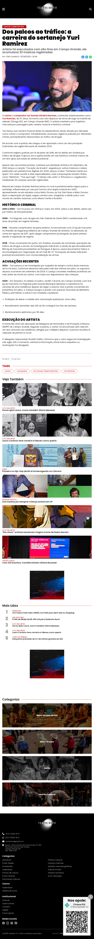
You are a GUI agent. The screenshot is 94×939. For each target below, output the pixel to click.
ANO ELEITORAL (18, 617)
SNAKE (4, 469)
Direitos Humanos (56, 872)
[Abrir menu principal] (3, 9)
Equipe (5, 910)
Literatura (6, 860)
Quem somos (8, 903)
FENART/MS (16, 611)
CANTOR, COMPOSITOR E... (14, 27)
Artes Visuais (8, 863)
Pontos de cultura (10, 872)
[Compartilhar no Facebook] (83, 58)
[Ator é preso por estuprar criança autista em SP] (47, 486)
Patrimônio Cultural (11, 879)
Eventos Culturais (56, 863)
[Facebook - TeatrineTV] (16, 923)
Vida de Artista (54, 869)
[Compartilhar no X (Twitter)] (86, 58)
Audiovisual (7, 869)
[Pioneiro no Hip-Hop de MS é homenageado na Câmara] (47, 455)
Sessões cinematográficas (60, 866)
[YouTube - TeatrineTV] (7, 923)
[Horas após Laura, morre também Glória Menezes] (47, 394)
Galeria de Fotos (9, 890)
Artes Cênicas (8, 876)
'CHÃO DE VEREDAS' (19, 637)
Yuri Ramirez (8, 118)
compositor (20, 115)
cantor (8, 115)
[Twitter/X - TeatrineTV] (3, 923)
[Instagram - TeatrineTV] (12, 923)
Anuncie (6, 900)
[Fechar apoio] (90, 896)
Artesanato (7, 866)
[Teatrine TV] (47, 9)
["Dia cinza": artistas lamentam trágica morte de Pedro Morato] (47, 516)
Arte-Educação (55, 876)
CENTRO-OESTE (8, 561)
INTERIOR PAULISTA (9, 500)
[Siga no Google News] (47, 359)
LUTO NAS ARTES (8, 408)
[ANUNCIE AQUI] (47, 585)
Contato (6, 906)
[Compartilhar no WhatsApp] (90, 58)
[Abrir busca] (90, 9)
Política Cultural (55, 860)
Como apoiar (8, 913)
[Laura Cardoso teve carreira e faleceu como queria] (47, 425)
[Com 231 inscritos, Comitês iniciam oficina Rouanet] (47, 547)
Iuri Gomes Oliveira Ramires (41, 115)
